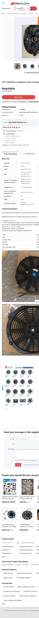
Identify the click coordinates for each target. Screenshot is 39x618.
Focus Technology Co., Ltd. (24, 610)
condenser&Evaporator (26, 546)
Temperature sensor (8, 546)
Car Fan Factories (8, 587)
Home (3, 13)
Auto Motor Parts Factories (11, 591)
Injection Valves (8, 578)
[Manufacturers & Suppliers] (19, 3)
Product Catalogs (28, 542)
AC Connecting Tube (25, 553)
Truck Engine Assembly (23, 578)
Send (18, 465)
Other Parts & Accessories (24, 573)
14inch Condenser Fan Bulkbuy (12, 600)
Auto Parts (31, 13)
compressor (5, 550)
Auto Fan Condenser (9, 596)
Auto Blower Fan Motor (30, 591)
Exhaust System (8, 573)
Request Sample (34, 101)
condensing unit (6, 553)
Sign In (5, 145)
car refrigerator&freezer (26, 550)
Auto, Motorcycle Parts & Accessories (16, 13)
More (3, 604)
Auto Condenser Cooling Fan (27, 596)
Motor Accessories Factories (26, 587)
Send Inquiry (18, 97)
